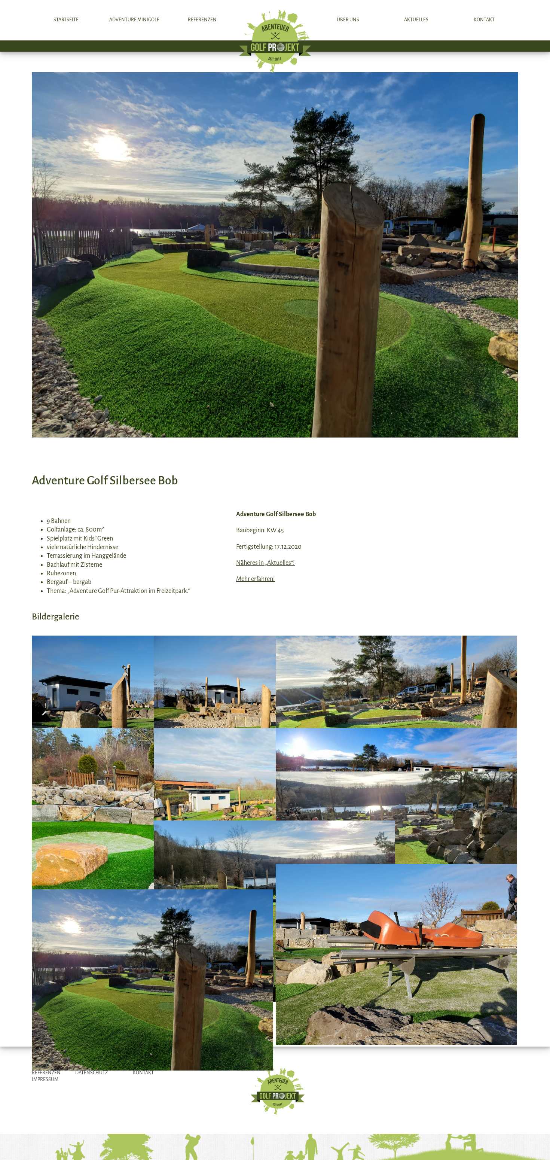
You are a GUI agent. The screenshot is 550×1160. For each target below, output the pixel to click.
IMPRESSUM (45, 1079)
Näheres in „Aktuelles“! (265, 563)
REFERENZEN (46, 1072)
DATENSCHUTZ (91, 1072)
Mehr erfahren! (255, 579)
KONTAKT (143, 1072)
